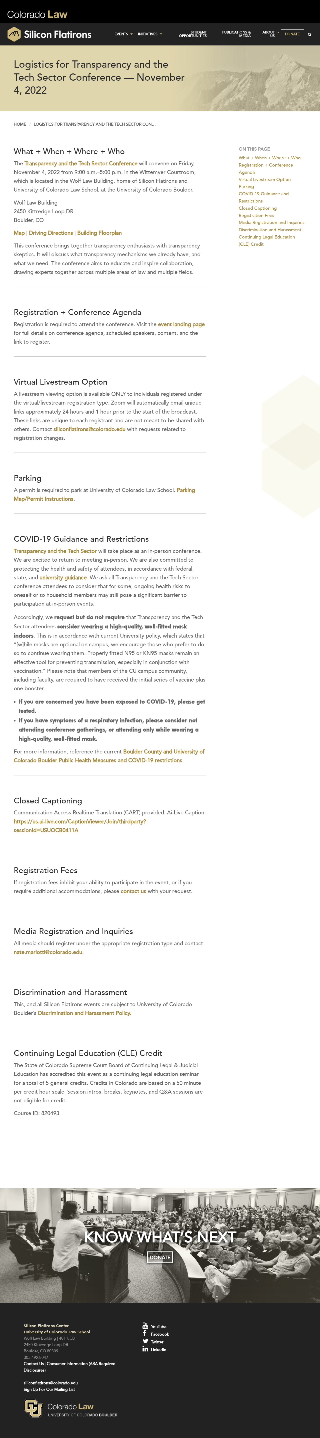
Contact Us (34, 1363)
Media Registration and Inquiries (271, 222)
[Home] (53, 34)
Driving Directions (51, 233)
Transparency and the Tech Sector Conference (81, 163)
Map (19, 233)
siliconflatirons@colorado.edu (90, 429)
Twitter (157, 1342)
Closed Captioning (258, 208)
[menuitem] (122, 34)
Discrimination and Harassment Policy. (84, 1013)
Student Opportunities (193, 34)
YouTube (158, 1326)
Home (20, 124)
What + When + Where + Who (270, 158)
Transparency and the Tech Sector (55, 551)
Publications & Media (236, 34)
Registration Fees (256, 215)
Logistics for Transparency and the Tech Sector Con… (95, 124)
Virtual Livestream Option (265, 179)
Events (121, 34)
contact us (133, 891)
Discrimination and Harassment (270, 230)
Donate (292, 34)
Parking (246, 186)
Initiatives (148, 34)
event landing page (181, 324)
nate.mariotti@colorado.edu (48, 952)
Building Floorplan (99, 233)
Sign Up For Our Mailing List (49, 1389)
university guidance (63, 577)
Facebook (159, 1334)
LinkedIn (158, 1349)
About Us (268, 34)
